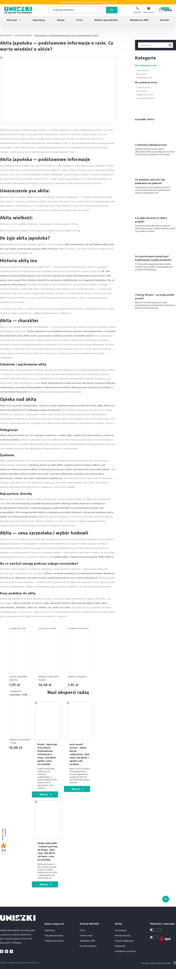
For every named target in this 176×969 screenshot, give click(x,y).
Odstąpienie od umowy (125, 951)
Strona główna (6, 35)
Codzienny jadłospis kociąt (151, 144)
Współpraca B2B (139, 20)
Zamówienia (120, 930)
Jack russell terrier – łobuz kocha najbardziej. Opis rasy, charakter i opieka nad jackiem (80, 754)
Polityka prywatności (54, 940)
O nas (79, 20)
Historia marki (86, 935)
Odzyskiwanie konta (54, 935)
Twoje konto (148, 12)
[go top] (165, 899)
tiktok (11, 951)
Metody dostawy (123, 935)
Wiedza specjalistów (106, 20)
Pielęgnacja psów (144, 77)
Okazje (60, 20)
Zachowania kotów (145, 98)
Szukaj (111, 10)
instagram (6, 951)
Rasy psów (141, 74)
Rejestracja (50, 930)
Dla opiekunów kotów (146, 82)
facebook (1, 951)
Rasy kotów (141, 91)
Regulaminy (120, 946)
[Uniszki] (18, 10)
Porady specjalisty (88, 946)
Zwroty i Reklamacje (124, 940)
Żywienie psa (142, 70)
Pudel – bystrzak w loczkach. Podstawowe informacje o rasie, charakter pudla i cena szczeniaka (47, 754)
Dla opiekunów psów (146, 65)
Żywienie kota (142, 87)
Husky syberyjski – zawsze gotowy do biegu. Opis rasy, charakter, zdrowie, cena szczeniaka (47, 851)
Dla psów (12, 20)
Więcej (43, 794)
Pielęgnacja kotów (144, 94)
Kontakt (137, 12)
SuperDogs (39, 20)
